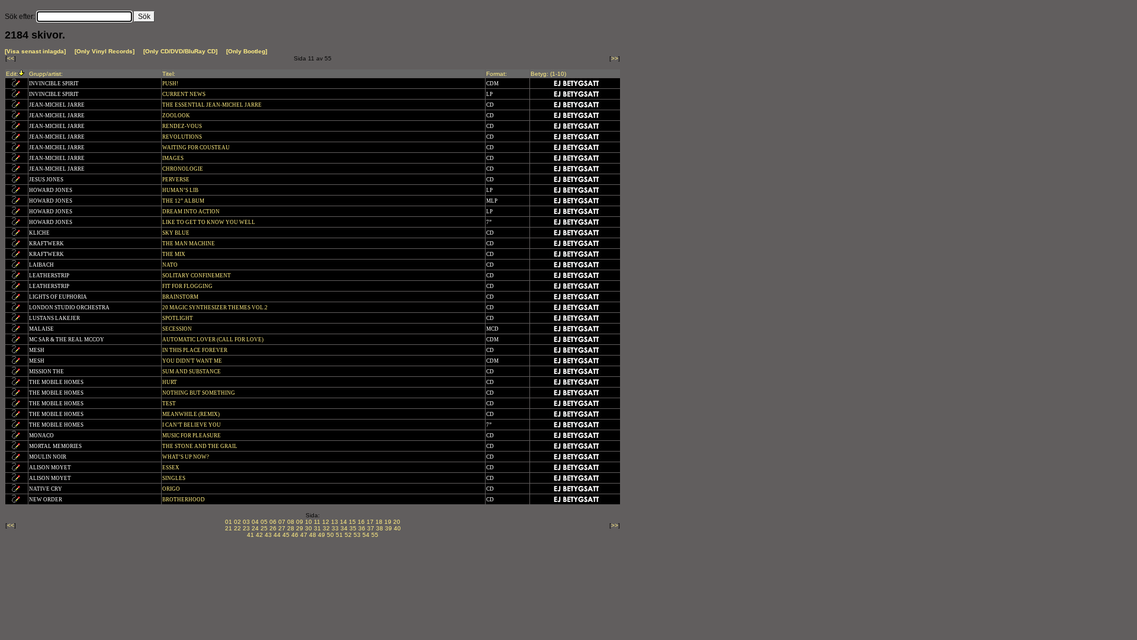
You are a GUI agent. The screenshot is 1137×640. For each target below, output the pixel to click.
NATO (170, 265)
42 (259, 535)
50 (330, 535)
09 (299, 522)
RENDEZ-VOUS (182, 126)
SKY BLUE (176, 233)
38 (379, 528)
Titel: (168, 74)
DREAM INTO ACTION (191, 212)
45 (286, 535)
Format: (496, 74)
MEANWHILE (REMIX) (191, 414)
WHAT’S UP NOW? (186, 457)
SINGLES (174, 478)
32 (326, 528)
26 (273, 528)
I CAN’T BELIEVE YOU (192, 425)
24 (255, 528)
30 (308, 528)
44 (277, 535)
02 (237, 522)
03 (246, 522)
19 (387, 522)
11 (317, 522)
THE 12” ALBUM (183, 201)
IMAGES (173, 158)
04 (255, 522)
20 (396, 522)
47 (303, 535)
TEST (169, 404)
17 (370, 522)
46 (294, 535)
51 (339, 535)
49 (321, 535)
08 (290, 522)
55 (374, 535)
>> (614, 58)
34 (344, 528)
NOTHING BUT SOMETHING (199, 393)
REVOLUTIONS (182, 137)
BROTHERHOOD (184, 500)
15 (352, 522)
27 (281, 528)
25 (264, 528)
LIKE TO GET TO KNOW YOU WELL (209, 222)
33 (335, 528)
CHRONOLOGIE (183, 169)
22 (237, 528)
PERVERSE (176, 180)
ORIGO (171, 489)
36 (361, 528)
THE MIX (174, 254)
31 (317, 528)
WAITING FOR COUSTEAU (196, 148)
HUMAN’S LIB (181, 190)
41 (250, 535)
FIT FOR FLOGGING (188, 286)
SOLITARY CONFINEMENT (197, 276)
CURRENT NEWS (184, 94)
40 (397, 528)
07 (281, 522)
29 (299, 528)
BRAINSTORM (181, 297)
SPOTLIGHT (178, 318)
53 (357, 535)
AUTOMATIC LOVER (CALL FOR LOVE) (213, 340)
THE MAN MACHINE (189, 244)
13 (334, 522)
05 (264, 522)
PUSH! (170, 84)
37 (370, 528)
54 (366, 535)
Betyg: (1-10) (548, 74)
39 (388, 528)
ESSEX (171, 468)
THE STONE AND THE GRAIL (200, 446)
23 (246, 528)
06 (273, 522)
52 (348, 535)
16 (361, 522)
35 (352, 528)
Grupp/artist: (46, 74)
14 (343, 522)
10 (308, 522)
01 (228, 522)
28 (290, 528)
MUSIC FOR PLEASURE (192, 436)
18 (379, 522)
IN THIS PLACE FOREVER (195, 350)
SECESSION (177, 329)
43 (268, 535)
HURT (170, 382)
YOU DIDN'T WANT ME (192, 361)
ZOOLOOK (176, 116)
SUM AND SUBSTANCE (192, 372)
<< (10, 58)
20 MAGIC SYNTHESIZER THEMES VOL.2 (215, 308)
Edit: (12, 74)
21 (228, 528)
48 (312, 535)
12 (325, 522)
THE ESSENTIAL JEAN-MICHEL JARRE (212, 105)
